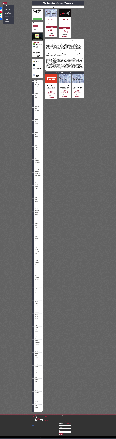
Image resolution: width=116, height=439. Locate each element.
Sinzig (36, 370)
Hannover (36, 201)
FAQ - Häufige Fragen (8, 12)
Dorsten (36, 126)
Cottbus (36, 117)
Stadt (60, 430)
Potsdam (36, 336)
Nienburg (36, 303)
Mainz (36, 271)
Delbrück (36, 123)
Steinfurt (36, 377)
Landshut (36, 243)
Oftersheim (36, 321)
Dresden (36, 130)
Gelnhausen (37, 171)
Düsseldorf (36, 136)
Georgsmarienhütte (38, 175)
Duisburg (36, 132)
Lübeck (36, 256)
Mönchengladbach (38, 282)
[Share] (1, 19)
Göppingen (36, 178)
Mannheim (36, 273)
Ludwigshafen (37, 262)
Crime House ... (65, 96)
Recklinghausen (37, 342)
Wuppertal (36, 409)
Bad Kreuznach (37, 89)
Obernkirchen (37, 312)
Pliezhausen (37, 334)
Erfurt (36, 141)
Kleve (36, 230)
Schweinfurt (37, 362)
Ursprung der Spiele (8, 13)
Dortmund (36, 128)
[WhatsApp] (1, 14)
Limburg (36, 253)
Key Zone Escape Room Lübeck (38, 56)
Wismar (36, 403)
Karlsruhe (36, 223)
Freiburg (36, 158)
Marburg (36, 275)
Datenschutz (47, 418)
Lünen (36, 266)
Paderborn (36, 327)
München (36, 290)
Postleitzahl (61, 427)
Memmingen (37, 279)
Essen (36, 143)
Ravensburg (37, 340)
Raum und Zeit (38, 49)
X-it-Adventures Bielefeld (38, 47)
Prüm (35, 338)
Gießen (36, 177)
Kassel (36, 225)
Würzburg (36, 411)
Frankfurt (36, 154)
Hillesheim (36, 208)
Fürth (35, 165)
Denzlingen (36, 125)
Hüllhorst (36, 214)
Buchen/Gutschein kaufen (8, 8)
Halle (35, 193)
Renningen (36, 346)
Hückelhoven (37, 212)
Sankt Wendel (37, 360)
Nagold (36, 294)
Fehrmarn (36, 147)
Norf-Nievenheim (37, 307)
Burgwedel (36, 112)
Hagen (36, 191)
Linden (36, 255)
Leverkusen (37, 251)
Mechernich (37, 277)
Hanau (36, 199)
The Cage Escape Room (38, 53)
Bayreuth (36, 97)
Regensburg (37, 344)
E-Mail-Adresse (61, 423)
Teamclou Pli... (65, 36)
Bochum (36, 102)
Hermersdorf (37, 204)
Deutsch (6, 23)
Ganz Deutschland (38, 167)
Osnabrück (36, 325)
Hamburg (36, 195)
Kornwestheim (37, 238)
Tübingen (36, 385)
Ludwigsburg (37, 260)
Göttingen (36, 182)
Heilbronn (36, 203)
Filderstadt (36, 151)
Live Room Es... (52, 97)
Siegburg (36, 366)
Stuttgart (36, 381)
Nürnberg (36, 308)
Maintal (36, 269)
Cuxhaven (36, 119)
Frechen (36, 156)
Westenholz (37, 399)
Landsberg (36, 242)
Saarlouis (36, 359)
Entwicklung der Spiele (8, 14)
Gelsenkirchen (37, 173)
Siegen (36, 368)
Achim (36, 82)
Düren (36, 134)
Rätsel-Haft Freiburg (39, 44)
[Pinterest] (1, 12)
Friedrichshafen (37, 162)
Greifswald (36, 186)
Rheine (36, 349)
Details (51, 27)
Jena (35, 219)
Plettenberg (36, 333)
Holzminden (37, 210)
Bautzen (36, 95)
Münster (36, 292)
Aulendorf (36, 87)
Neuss (36, 299)
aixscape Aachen (38, 68)
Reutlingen (36, 347)
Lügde (36, 264)
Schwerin (36, 364)
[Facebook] (1, 8)
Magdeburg (36, 268)
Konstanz (36, 236)
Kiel (35, 229)
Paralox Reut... (78, 96)
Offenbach (36, 318)
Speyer (36, 375)
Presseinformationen (8, 10)
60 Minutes (37, 71)
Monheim (36, 284)
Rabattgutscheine (7, 9)
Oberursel (36, 316)
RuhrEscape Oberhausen (37, 76)
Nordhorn (36, 305)
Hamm (36, 197)
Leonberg (36, 249)
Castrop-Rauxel (37, 113)
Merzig (36, 281)
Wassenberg (37, 392)
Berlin (36, 99)
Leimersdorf (37, 245)
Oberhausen (37, 310)
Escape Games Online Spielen (9, 16)
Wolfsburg (36, 407)
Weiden (36, 394)
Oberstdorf (36, 314)
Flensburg (36, 152)
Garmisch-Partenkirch (38, 169)
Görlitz (36, 180)
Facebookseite (7, 21)
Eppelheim (36, 139)
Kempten (36, 227)
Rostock (36, 355)
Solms (36, 373)
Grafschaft (36, 184)
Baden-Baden (37, 91)
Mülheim (36, 288)
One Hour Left (38, 65)
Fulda (35, 164)
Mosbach (36, 286)
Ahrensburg (37, 84)
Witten (36, 405)
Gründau (36, 190)
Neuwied (36, 301)
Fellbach (36, 149)
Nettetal (36, 295)
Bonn (35, 104)
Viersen (36, 388)
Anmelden (6, 19)
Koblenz (36, 232)
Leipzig (36, 247)
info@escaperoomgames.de (49, 422)
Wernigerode (37, 398)
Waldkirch (36, 390)
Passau (36, 329)
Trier (35, 383)
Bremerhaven (37, 110)
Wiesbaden (36, 401)
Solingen (36, 372)
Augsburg (36, 86)
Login (5, 18)
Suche (6, 6)
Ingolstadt (36, 217)
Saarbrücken (37, 357)
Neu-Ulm (36, 297)
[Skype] (1, 15)
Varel (35, 386)
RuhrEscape (37, 61)
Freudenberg (37, 160)
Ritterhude (36, 351)
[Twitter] (1, 10)
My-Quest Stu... (52, 35)
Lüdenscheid (37, 258)
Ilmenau (36, 216)
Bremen (36, 108)
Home (6, 5)
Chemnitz (36, 115)
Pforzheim (36, 331)
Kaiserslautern (37, 221)
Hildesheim (36, 206)
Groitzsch (36, 188)
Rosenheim (36, 353)
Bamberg (36, 93)
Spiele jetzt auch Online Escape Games (37, 38)
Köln (35, 234)
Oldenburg (36, 323)
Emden (36, 138)
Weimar (36, 396)
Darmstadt (36, 121)
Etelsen (36, 145)
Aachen (36, 80)
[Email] (1, 17)
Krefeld (36, 240)
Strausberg (36, 379)
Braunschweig (37, 106)
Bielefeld (36, 100)
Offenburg (36, 320)
